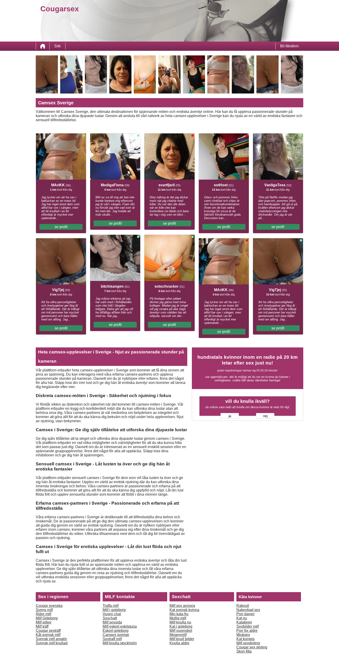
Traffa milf (111, 606)
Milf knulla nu (180, 622)
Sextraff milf (112, 639)
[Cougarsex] (42, 46)
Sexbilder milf (247, 626)
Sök (57, 46)
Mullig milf (178, 618)
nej (265, 416)
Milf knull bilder (182, 639)
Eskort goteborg (115, 631)
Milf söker (43, 622)
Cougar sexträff (48, 631)
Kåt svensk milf (48, 635)
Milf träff (42, 626)
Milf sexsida (112, 622)
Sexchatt (110, 618)
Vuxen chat (112, 614)
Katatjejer (244, 622)
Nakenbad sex (248, 610)
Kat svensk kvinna (184, 610)
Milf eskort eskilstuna (120, 626)
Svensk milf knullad (52, 643)
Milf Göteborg (47, 618)
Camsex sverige (116, 635)
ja (230, 416)
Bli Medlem (289, 46)
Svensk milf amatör (51, 639)
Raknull (242, 606)
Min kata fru (179, 614)
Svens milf (44, 610)
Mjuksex (243, 635)
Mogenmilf (178, 635)
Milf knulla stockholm (120, 643)
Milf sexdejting (248, 643)
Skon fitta (244, 651)
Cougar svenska (49, 606)
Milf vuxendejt (181, 631)
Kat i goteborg (181, 626)
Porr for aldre (247, 631)
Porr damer (245, 614)
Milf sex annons (182, 606)
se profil (61, 227)
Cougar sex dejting (251, 647)
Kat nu (241, 618)
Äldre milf (43, 614)
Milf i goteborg (114, 610)
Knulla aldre (179, 643)
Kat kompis (245, 639)
